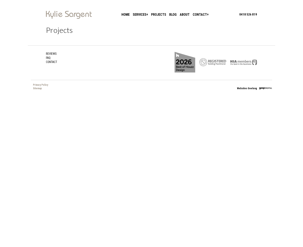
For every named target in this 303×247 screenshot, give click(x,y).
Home (125, 15)
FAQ (48, 57)
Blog (173, 15)
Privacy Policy (40, 84)
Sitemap (37, 88)
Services (139, 15)
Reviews (51, 53)
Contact (200, 15)
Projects (158, 15)
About (185, 15)
